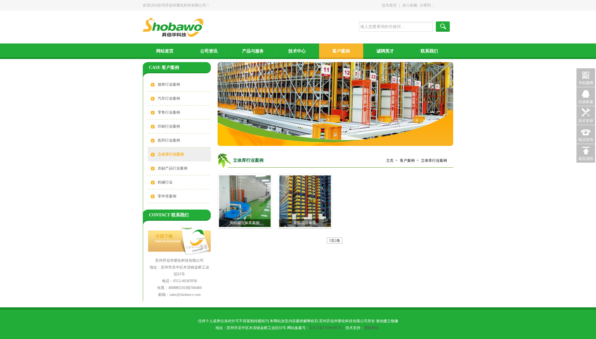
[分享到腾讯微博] (445, 5)
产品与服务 (253, 51)
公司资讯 (209, 51)
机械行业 (165, 182)
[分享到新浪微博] (442, 5)
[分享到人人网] (448, 5)
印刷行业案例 (169, 126)
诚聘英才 (385, 51)
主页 (390, 160)
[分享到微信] (451, 5)
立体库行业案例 (171, 154)
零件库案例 (167, 196)
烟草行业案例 (169, 84)
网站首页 (165, 51)
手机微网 (585, 83)
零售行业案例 (169, 112)
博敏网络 (371, 328)
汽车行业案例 (169, 98)
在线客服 (585, 102)
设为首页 (389, 5)
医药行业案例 (169, 140)
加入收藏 (409, 5)
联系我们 (429, 51)
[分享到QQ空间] (439, 5)
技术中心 (297, 51)
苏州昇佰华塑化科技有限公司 (175, 28)
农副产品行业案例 (172, 168)
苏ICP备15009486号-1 (327, 328)
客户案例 (341, 51)
